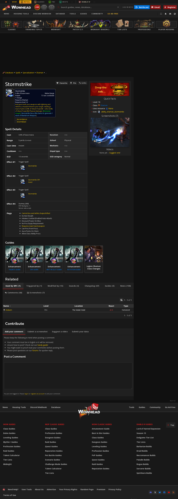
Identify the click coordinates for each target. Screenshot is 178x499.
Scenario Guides (52, 459)
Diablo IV (86, 2)
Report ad (172, 400)
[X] (155, 492)
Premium (101, 489)
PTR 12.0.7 (51, 7)
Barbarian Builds (144, 446)
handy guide (43, 345)
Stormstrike (32, 166)
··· (72, 2)
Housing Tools (19, 407)
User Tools (27, 489)
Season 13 (141, 433)
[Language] (175, 14)
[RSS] (173, 492)
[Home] (17, 7)
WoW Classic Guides (102, 424)
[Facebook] (164, 492)
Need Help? (13, 489)
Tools (131, 407)
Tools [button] (73, 14)
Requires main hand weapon (33, 226)
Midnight (7, 464)
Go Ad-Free (113, 14)
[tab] (13, 286)
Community (97, 14)
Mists (65, 2)
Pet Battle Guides (53, 455)
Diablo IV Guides (145, 424)
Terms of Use (9, 495)
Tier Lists (7, 459)
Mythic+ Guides (10, 442)
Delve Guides (9, 433)
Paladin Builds (143, 459)
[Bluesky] (160, 492)
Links (84, 83)
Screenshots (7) (110, 115)
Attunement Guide (100, 428)
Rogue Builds (143, 464)
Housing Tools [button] (21, 14)
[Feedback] (170, 14)
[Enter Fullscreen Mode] (161, 14)
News (6, 14)
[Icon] (10, 93)
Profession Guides (11, 446)
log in (26, 394)
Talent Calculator (11, 455)
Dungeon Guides (52, 437)
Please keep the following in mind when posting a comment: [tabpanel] (34, 365)
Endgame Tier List (145, 437)
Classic (41, 2)
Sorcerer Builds (144, 468)
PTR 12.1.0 (44, 7)
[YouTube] (169, 492)
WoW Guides (9, 424)
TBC (53, 2)
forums (35, 350)
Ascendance (22, 119)
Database (60, 14)
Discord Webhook (42, 14)
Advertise (51, 489)
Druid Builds (142, 451)
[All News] (6, 2)
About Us (39, 489)
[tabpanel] (68, 307)
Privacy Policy (115, 489)
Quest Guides (51, 446)
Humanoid (126, 310)
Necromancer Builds (146, 455)
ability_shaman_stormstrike (112, 111)
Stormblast (21, 121)
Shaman (39, 72)
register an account (37, 394)
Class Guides (9, 428)
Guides (83, 14)
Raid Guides (8, 451)
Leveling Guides (10, 437)
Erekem (9, 310)
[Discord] (151, 492)
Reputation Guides (54, 451)
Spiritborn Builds (144, 473)
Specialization (28, 72)
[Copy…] (121, 300)
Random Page (87, 489)
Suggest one (114, 152)
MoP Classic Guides (54, 424)
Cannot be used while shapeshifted (36, 213)
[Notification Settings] (166, 14)
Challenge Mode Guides (56, 464)
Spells (18, 72)
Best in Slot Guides (100, 433)
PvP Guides (97, 455)
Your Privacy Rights (68, 489)
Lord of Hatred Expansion (148, 428)
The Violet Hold (78, 310)
